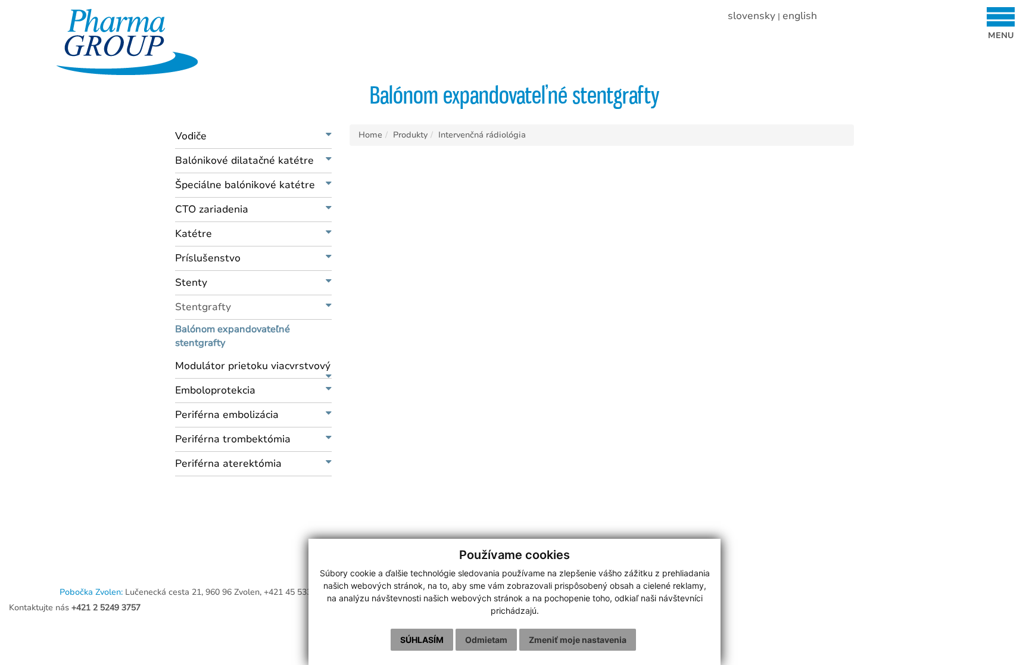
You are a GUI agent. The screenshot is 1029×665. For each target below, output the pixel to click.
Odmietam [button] (486, 640)
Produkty (410, 135)
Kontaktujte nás (75, 607)
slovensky (751, 16)
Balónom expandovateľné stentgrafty (232, 336)
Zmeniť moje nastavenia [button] (577, 640)
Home (370, 135)
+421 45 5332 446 (298, 592)
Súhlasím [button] (422, 640)
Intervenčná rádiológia (482, 135)
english (799, 16)
